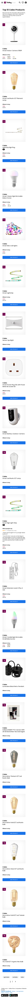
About (13, 991)
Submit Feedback (6, 991)
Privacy (7, 992)
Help (11, 992)
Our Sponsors (19, 991)
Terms (2, 992)
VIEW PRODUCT (14, 63)
